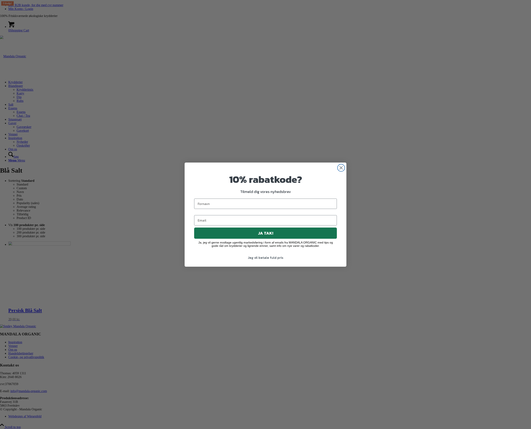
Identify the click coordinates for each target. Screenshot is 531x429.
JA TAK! (265, 233)
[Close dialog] (341, 167)
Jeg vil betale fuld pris (265, 257)
